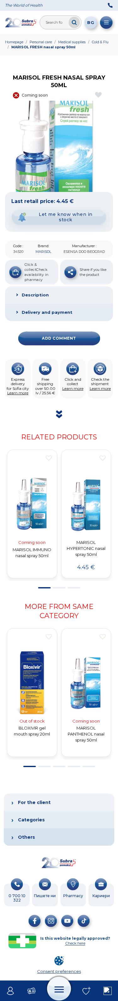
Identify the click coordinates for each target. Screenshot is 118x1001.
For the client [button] (34, 802)
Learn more (17, 392)
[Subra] (21, 22)
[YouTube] (67, 921)
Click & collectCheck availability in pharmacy (37, 272)
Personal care (41, 42)
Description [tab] (35, 294)
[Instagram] (51, 921)
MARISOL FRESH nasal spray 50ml (43, 47)
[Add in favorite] (48, 458)
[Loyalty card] (31, 991)
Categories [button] (31, 820)
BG (90, 22)
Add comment (59, 338)
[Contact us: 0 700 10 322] (110, 5)
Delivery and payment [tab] (47, 312)
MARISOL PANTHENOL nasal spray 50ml (86, 733)
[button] (44, 587)
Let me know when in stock (66, 217)
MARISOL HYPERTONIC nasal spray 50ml (86, 548)
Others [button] (26, 837)
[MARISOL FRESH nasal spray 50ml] (59, 146)
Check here (75, 943)
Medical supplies (72, 42)
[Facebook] (34, 921)
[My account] (10, 991)
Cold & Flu (100, 42)
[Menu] (106, 22)
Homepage (14, 42)
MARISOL (43, 251)
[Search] (74, 22)
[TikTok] (83, 921)
